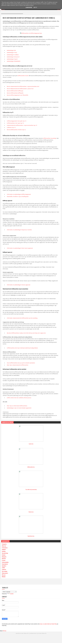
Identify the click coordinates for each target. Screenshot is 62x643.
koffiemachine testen (23, 75)
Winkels (4, 576)
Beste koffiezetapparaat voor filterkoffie (17, 95)
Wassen (3, 575)
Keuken (3, 555)
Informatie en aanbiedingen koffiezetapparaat (19, 194)
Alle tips (4, 630)
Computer (4, 544)
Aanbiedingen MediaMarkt (13, 61)
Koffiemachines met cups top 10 (15, 123)
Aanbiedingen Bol (11, 50)
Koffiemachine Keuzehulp (49, 138)
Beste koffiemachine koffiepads (15, 93)
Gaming (3, 551)
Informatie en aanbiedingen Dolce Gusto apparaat (20, 248)
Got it (35, 7)
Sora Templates (24, 633)
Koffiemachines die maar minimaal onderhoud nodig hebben (22, 348)
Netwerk (4, 558)
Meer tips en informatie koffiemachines (17, 406)
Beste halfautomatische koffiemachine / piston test (20, 88)
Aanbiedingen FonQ (12, 52)
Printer (3, 560)
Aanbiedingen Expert (12, 59)
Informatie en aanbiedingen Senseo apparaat (18, 285)
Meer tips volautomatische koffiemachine (17, 365)
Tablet (3, 567)
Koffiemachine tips (31, 467)
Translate (11, 593)
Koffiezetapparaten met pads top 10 (16, 121)
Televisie (4, 569)
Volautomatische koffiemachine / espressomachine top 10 (22, 125)
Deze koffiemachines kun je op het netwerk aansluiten (21, 363)
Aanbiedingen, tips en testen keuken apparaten (19, 408)
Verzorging (4, 571)
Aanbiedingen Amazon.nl (13, 57)
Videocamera (5, 573)
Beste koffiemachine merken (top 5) (16, 129)
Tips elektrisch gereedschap (31, 489)
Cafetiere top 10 (11, 127)
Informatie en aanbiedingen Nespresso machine (19, 229)
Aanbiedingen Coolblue (13, 54)
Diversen (4, 546)
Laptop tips (31, 444)
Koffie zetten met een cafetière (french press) (19, 397)
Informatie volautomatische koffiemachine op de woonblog (22, 318)
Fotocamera (5, 547)
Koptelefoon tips (31, 536)
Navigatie (4, 557)
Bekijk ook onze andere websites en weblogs (12, 12)
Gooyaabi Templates (41, 633)
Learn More (29, 7)
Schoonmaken (5, 562)
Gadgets (4, 549)
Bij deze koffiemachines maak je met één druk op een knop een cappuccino (26, 333)
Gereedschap (5, 553)
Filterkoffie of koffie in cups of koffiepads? (18, 196)
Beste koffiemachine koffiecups (15, 90)
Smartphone (5, 564)
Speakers (4, 566)
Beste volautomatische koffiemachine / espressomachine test (23, 86)
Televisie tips (31, 512)
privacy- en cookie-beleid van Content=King (48, 624)
